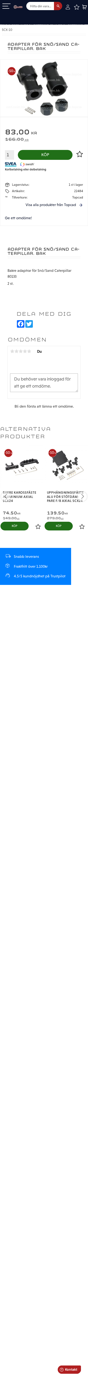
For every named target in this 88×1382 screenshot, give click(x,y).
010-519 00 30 (19, 15)
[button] (6, 6)
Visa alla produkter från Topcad (51, 205)
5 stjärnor (29, 351)
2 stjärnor (16, 351)
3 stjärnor (21, 351)
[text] (44, 132)
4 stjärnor (25, 351)
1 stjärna (12, 351)
